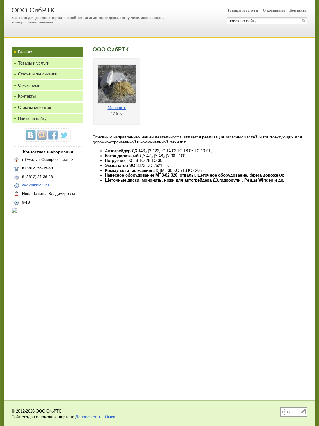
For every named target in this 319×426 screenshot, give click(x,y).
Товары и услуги (242, 10)
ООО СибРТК (33, 10)
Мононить (117, 107)
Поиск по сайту (32, 118)
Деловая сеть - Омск (95, 416)
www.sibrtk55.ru (35, 185)
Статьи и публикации (37, 74)
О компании (274, 10)
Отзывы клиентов (34, 107)
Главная (25, 52)
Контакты (298, 10)
